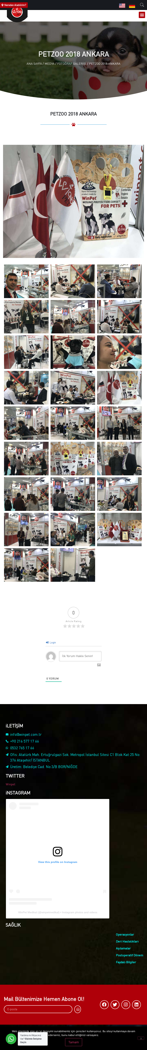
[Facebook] (104, 1004)
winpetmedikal (50, 912)
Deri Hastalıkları (127, 941)
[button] (142, 15)
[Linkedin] (136, 1004)
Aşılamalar (123, 948)
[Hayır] (141, 1038)
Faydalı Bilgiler (126, 962)
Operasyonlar (125, 934)
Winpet (10, 784)
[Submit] (77, 1009)
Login (52, 642)
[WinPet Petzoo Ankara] (26, 281)
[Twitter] (115, 1004)
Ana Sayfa (34, 63)
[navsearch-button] (142, 5)
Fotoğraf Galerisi (71, 63)
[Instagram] (125, 1004)
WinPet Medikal (27, 912)
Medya (50, 63)
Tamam (73, 1042)
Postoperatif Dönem (129, 955)
